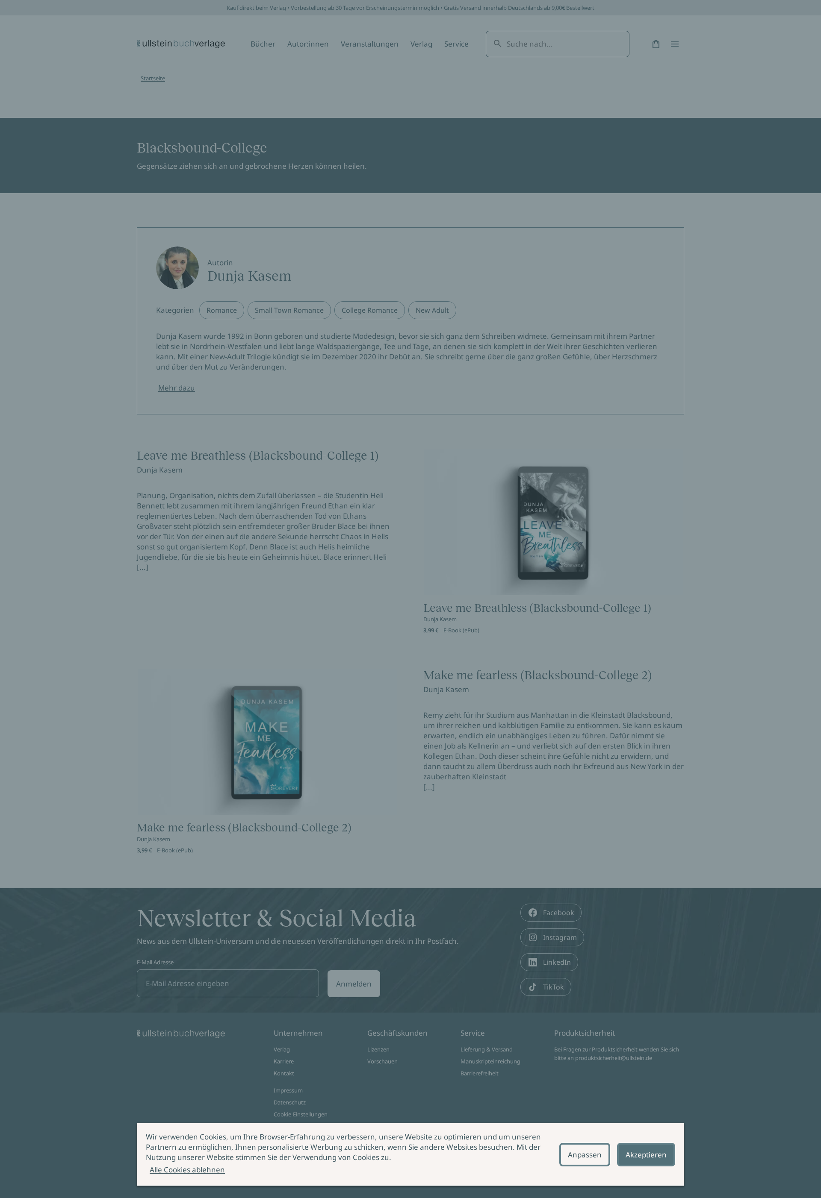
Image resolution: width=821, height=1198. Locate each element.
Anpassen (585, 1155)
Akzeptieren (646, 1155)
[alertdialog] (410, 1154)
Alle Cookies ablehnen (187, 1170)
